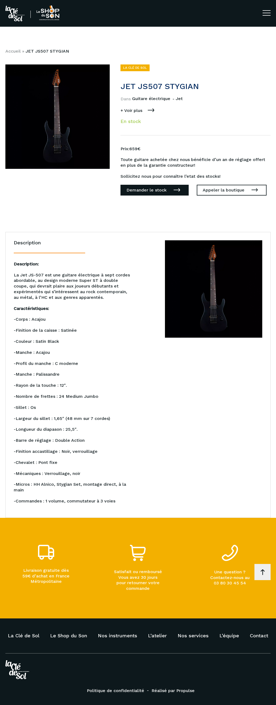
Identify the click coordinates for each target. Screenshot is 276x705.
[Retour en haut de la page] (262, 572)
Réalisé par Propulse (173, 690)
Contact (259, 635)
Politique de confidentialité (115, 690)
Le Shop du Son (68, 635)
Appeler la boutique (223, 190)
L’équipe (229, 635)
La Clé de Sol (23, 635)
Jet (179, 98)
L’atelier (157, 635)
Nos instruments (117, 635)
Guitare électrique (152, 98)
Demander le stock (146, 190)
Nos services (193, 635)
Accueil (13, 51)
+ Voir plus (131, 110)
